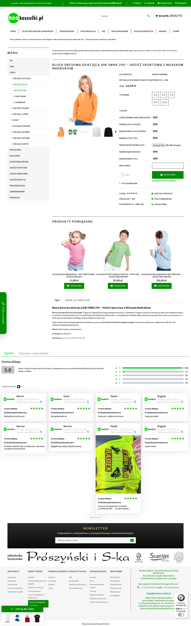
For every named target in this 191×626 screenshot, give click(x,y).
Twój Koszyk (12, 584)
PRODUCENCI (15, 150)
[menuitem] (13, 31)
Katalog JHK (73, 581)
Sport (16, 120)
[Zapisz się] (132, 540)
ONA (12, 66)
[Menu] (186, 594)
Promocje (15, 197)
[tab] (57, 300)
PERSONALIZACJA (17, 186)
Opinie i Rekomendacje (99, 602)
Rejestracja (11, 581)
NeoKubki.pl (115, 581)
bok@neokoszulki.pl (159, 593)
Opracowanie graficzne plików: (134, 117)
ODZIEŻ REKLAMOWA (19, 162)
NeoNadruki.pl (115, 584)
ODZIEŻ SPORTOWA (18, 168)
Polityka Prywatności (98, 598)
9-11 (155, 102)
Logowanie (11, 577)
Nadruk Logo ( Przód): (130, 124)
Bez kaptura (20, 90)
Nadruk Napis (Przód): (130, 152)
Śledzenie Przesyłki (14, 592)
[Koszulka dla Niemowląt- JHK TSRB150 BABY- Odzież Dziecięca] (74, 250)
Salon (50, 588)
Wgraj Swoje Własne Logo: (132, 145)
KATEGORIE (15, 156)
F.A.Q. (92, 581)
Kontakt (31, 577)
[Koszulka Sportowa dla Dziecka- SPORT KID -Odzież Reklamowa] (118, 250)
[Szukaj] (148, 16)
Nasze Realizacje (75, 588)
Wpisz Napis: (125, 166)
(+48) (144, 587)
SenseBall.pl (115, 595)
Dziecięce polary (21, 108)
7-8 (171, 95)
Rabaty (51, 584)
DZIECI (12, 72)
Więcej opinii (95, 517)
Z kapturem (20, 96)
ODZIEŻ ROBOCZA (18, 180)
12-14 (164, 102)
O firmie (93, 591)
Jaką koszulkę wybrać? (78, 584)
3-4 (155, 95)
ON (11, 60)
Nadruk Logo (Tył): (128, 138)
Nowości (51, 577)
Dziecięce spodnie (21, 132)
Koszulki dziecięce (22, 126)
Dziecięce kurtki (21, 144)
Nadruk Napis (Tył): (128, 159)
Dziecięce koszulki (22, 78)
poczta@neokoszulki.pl (161, 322)
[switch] (181, 614)
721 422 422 (152, 587)
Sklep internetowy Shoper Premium (95, 624)
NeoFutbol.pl (115, 577)
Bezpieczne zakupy (35, 587)
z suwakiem (19, 102)
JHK (133, 199)
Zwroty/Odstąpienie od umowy (37, 603)
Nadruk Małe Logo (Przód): (132, 131)
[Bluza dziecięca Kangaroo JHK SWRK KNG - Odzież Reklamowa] (161, 250)
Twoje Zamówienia (15, 588)
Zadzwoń (150, 3)
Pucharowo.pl (115, 588)
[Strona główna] (26, 18)
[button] (116, 131)
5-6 (163, 95)
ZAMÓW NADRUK (17, 192)
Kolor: (123, 111)
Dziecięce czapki (20, 114)
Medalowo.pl (115, 592)
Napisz (138, 3)
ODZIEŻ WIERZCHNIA (19, 174)
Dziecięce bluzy (20, 84)
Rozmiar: (124, 95)
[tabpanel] (118, 323)
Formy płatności (34, 591)
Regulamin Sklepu (97, 595)
